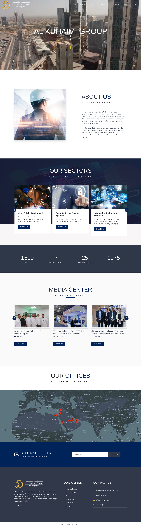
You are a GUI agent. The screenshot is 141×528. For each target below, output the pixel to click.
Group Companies (105, 4)
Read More (24, 227)
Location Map (70, 499)
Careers (125, 4)
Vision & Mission (71, 492)
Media (117, 4)
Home (74, 4)
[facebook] (15, 505)
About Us (83, 4)
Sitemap (68, 506)
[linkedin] (21, 505)
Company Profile (71, 489)
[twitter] (18, 505)
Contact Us (136, 4)
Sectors (92, 4)
